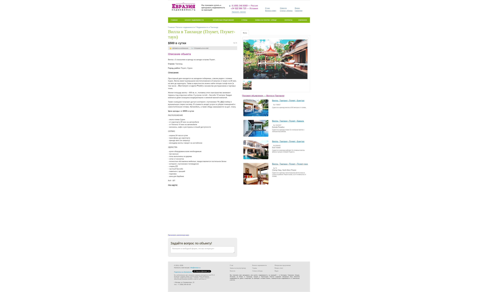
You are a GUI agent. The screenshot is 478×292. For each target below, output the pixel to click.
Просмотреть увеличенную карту (178, 235)
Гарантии (298, 10)
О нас (267, 8)
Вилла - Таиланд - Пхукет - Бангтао (288, 101)
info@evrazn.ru (195, 268)
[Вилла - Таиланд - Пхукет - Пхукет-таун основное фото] (275, 60)
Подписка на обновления (183, 272)
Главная (174, 20)
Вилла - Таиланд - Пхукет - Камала (288, 121)
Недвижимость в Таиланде (207, 27)
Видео (297, 8)
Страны (244, 20)
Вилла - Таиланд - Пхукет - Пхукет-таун (290, 164)
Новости (283, 8)
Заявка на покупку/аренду (238, 268)
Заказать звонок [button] (239, 11)
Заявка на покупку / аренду (266, 20)
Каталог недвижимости (194, 20)
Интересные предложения (223, 20)
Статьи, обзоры (286, 10)
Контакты (288, 20)
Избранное (302, 20)
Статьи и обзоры (257, 271)
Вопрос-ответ (270, 10)
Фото (245, 33)
